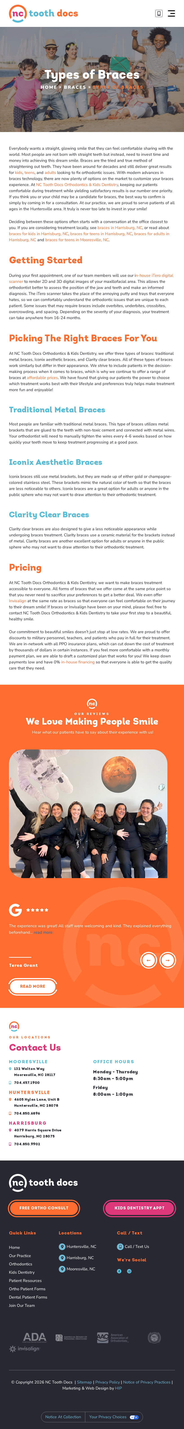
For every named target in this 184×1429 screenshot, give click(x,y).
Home (49, 87)
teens (29, 172)
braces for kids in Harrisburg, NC (38, 233)
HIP (118, 1388)
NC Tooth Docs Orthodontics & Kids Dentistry (77, 184)
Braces (75, 87)
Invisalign (17, 601)
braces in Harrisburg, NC (120, 227)
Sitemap (84, 1382)
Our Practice (20, 1255)
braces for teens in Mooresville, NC (77, 239)
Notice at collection (63, 1417)
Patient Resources (25, 1280)
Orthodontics (20, 1264)
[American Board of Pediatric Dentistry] (71, 1337)
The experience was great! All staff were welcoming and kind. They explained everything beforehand (90, 929)
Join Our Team (22, 1305)
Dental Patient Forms (28, 1297)
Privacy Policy (107, 1382)
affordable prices (42, 377)
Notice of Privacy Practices (147, 1382)
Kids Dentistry (22, 1272)
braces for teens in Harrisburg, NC (101, 233)
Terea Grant (23, 965)
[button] (171, 13)
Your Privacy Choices (108, 1417)
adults (50, 172)
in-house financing (78, 662)
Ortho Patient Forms (27, 1289)
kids (18, 172)
